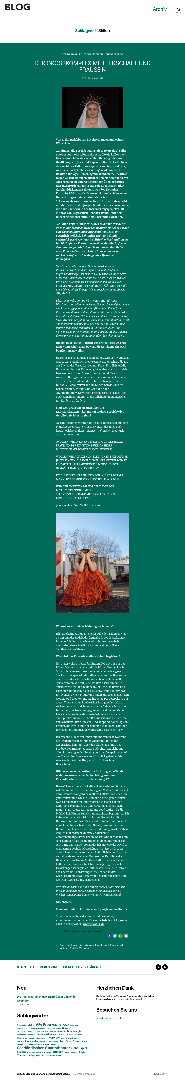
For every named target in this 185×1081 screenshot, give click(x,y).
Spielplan (74, 1052)
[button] (109, 936)
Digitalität (44, 1031)
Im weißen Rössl (28, 1038)
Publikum (84, 1041)
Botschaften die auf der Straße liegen (46, 1028)
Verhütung (84, 948)
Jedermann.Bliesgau (70, 1038)
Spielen (67, 1052)
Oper (61, 1041)
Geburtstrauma (87, 945)
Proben (76, 1041)
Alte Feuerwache (48, 1024)
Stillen (75, 948)
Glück (19, 1038)
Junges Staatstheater (27, 1041)
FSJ (70, 1034)
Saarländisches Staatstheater (43, 1048)
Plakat (68, 1041)
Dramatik (61, 1031)
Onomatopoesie (52, 1041)
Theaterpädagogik (28, 1055)
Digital (37, 1031)
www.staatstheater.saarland (108, 1018)
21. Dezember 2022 (94, 78)
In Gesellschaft (40, 1038)
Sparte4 (58, 1051)
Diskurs (52, 1031)
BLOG (28, 1028)
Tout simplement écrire (51, 1055)
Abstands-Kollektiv (26, 1025)
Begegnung (21, 1028)
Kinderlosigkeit (102, 945)
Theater (82, 1052)
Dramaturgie (74, 1031)
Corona (66, 1028)
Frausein (75, 945)
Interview (53, 1037)
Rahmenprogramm (25, 1044)
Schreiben (22, 1052)
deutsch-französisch (25, 1031)
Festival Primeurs (46, 1034)
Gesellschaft (78, 1035)
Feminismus (65, 945)
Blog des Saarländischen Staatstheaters (48, 1074)
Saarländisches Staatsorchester (45, 1044)
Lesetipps (42, 1041)
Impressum (48, 967)
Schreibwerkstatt (35, 1052)
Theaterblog (114, 54)
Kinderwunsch (116, 945)
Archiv (160, 9)
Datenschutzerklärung (80, 967)
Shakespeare (46, 1052)
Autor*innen (68, 1025)
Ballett (77, 1025)
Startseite (26, 967)
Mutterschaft (65, 948)
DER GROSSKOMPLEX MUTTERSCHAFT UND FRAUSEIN (92, 66)
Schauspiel (79, 1048)
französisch (62, 1035)
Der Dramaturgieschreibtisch (82, 54)
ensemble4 (21, 1035)
